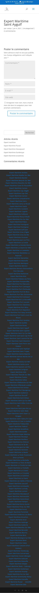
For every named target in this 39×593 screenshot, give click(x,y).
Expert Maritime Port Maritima (18, 305)
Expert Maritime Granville (18, 579)
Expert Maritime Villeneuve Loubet (18, 385)
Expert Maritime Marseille (18, 261)
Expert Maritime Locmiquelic (18, 486)
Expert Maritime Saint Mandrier (18, 341)
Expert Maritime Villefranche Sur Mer (18, 382)
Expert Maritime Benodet (18, 530)
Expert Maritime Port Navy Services (18, 312)
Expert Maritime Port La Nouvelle (18, 299)
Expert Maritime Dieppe (18, 564)
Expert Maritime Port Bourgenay (18, 390)
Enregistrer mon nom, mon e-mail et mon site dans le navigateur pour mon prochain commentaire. (18, 105)
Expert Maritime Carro (18, 201)
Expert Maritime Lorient (18, 491)
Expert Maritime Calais (18, 543)
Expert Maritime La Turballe (18, 468)
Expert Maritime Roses (18, 325)
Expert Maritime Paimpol (18, 501)
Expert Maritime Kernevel (18, 450)
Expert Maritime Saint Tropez (18, 351)
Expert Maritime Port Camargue (18, 287)
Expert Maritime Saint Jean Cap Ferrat (18, 336)
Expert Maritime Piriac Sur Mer (18, 507)
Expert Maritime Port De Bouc (18, 292)
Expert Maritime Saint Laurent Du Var (18, 338)
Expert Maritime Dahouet (18, 559)
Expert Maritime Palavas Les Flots (18, 279)
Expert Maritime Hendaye (18, 437)
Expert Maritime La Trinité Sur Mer (18, 465)
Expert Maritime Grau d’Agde (18, 232)
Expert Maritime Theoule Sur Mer (18, 375)
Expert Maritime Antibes (18, 173)
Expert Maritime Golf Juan (18, 230)
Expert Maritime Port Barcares (18, 284)
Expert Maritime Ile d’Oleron (18, 442)
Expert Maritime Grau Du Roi (18, 235)
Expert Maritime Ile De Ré (18, 445)
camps (9, 28)
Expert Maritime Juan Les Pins (18, 240)
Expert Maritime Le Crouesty (18, 473)
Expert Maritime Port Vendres (18, 320)
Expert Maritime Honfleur (18, 439)
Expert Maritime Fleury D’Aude (18, 217)
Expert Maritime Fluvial (12, 146)
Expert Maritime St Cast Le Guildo (18, 421)
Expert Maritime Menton (18, 266)
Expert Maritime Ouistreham (18, 499)
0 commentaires (10, 31)
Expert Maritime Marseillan (18, 258)
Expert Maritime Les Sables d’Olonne (18, 481)
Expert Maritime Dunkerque (14, 152)
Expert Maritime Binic (18, 535)
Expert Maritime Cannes (18, 188)
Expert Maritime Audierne (18, 525)
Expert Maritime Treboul (18, 426)
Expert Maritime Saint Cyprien (18, 331)
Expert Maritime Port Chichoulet (18, 289)
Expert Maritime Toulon (18, 377)
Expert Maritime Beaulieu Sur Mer (18, 183)
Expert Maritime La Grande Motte (18, 245)
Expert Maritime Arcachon (18, 517)
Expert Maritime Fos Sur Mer (18, 219)
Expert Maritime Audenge (18, 522)
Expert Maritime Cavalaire (18, 209)
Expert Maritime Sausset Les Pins (18, 367)
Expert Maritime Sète (18, 584)
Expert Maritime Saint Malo (18, 411)
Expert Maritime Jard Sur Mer (18, 447)
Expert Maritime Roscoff (18, 395)
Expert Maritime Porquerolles (18, 281)
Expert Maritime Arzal (18, 520)
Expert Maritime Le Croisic (18, 470)
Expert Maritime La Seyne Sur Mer (18, 248)
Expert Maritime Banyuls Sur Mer (18, 180)
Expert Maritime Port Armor (18, 388)
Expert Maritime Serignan (18, 369)
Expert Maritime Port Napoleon (18, 310)
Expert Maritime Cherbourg (18, 551)
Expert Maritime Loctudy (18, 489)
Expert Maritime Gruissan (18, 237)
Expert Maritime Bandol (18, 178)
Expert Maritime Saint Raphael (18, 349)
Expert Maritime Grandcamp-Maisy (18, 577)
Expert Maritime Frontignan (18, 224)
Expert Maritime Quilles (18, 323)
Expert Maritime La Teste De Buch (18, 463)
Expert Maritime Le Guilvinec (18, 476)
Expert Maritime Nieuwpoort (14, 149)
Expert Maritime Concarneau (18, 553)
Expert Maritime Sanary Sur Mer (18, 362)
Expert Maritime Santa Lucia (18, 364)
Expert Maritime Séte (18, 372)
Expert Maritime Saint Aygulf (18, 328)
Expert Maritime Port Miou (18, 307)
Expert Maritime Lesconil (18, 483)
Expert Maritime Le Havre (18, 478)
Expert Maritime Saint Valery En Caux (18, 419)
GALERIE (28, 582)
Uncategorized (28, 28)
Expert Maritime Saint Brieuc (18, 398)
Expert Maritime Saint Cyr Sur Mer (18, 333)
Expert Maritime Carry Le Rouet (18, 204)
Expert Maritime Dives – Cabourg (18, 566)
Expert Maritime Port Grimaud (18, 297)
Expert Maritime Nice (18, 276)
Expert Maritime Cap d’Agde (18, 191)
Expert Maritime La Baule (18, 452)
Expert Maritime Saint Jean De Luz (18, 408)
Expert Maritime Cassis (18, 206)
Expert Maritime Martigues (18, 263)
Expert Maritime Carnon (18, 196)
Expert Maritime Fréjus (18, 222)
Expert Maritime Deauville (18, 561)
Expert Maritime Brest (18, 540)
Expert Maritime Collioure (18, 214)
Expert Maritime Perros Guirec (18, 504)
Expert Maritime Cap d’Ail (18, 193)
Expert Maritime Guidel (18, 432)
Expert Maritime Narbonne (18, 274)
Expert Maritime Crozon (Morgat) (18, 556)
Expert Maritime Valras (18, 380)
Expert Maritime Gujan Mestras (18, 434)
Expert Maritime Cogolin (18, 211)
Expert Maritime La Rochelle (18, 460)
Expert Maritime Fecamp (18, 571)
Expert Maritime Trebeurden (18, 424)
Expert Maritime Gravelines (14, 156)
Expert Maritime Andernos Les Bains (18, 514)
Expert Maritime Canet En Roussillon (18, 185)
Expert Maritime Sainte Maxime (18, 354)
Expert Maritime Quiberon (18, 393)
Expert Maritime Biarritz (18, 533)
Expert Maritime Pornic (18, 509)
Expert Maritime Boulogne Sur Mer (18, 538)
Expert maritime (10, 142)
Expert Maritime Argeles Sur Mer (18, 175)
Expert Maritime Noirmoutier (18, 496)
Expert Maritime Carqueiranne (18, 198)
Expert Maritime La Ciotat (18, 243)
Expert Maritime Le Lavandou (18, 250)
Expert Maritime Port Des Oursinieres (18, 294)
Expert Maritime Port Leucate (18, 302)
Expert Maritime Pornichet (18, 512)
